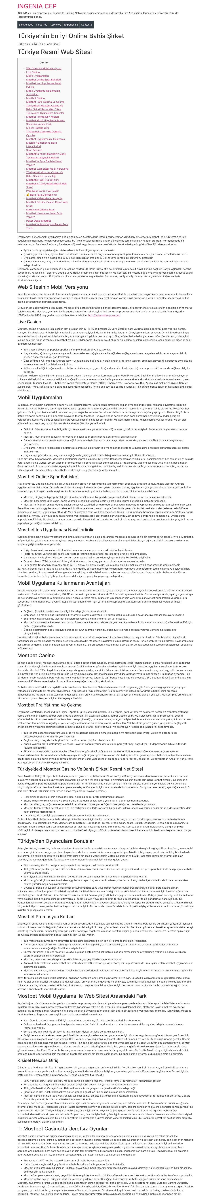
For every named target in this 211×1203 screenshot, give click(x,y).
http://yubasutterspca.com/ (104, 315)
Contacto (86, 24)
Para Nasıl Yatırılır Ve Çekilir (42, 190)
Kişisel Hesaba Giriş (37, 127)
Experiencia (71, 24)
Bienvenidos (26, 24)
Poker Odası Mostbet (38, 220)
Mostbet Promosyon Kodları (42, 116)
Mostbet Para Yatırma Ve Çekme (45, 101)
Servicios (55, 24)
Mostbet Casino (35, 98)
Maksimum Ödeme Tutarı (40, 209)
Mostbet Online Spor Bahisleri (43, 79)
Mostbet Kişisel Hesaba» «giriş (44, 198)
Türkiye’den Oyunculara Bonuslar (45, 112)
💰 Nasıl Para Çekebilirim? (41, 194)
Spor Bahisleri (34, 150)
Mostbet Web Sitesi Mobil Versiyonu (47, 168)
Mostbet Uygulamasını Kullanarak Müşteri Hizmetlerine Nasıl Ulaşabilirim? (45, 142)
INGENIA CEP (37, 6)
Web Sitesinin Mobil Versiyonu (43, 68)
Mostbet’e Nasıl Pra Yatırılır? (42, 179)
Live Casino (33, 72)
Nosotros (41, 24)
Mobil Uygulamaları (37, 75)
